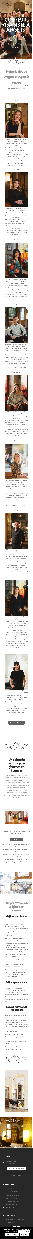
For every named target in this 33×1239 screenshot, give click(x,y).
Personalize (24, 1234)
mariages (12, 976)
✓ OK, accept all (24, 1231)
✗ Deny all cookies (12, 1234)
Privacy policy (16, 1237)
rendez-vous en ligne (14, 1173)
